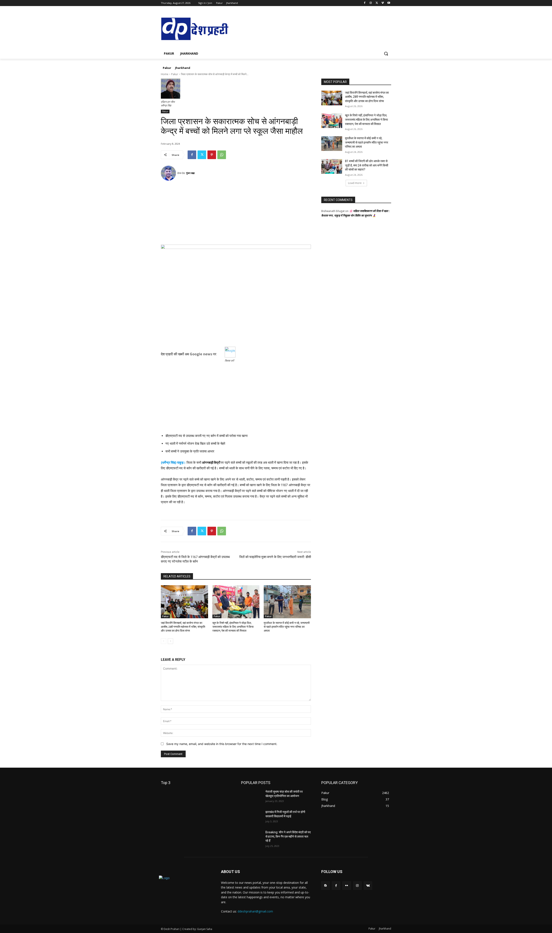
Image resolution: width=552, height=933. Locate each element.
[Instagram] (370, 3)
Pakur (174, 74)
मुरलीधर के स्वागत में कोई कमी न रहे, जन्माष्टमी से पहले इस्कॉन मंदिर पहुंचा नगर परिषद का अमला (287, 626)
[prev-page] (163, 641)
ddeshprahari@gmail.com (255, 911)
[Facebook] (364, 3)
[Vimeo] (382, 3)
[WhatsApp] (221, 154)
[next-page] (170, 641)
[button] (386, 53)
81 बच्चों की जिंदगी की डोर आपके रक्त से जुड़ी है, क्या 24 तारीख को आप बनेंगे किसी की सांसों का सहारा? (366, 165)
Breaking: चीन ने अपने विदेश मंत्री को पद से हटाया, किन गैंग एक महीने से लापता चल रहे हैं (288, 836)
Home (164, 74)
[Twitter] (376, 3)
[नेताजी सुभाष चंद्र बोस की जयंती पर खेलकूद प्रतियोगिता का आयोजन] (251, 797)
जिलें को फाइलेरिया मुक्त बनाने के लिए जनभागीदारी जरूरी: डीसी (275, 557)
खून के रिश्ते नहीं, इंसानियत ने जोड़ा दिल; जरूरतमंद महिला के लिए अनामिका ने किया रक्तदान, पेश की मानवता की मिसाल (233, 626)
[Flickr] (346, 885)
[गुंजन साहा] (169, 173)
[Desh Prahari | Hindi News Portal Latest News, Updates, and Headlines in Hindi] (195, 29)
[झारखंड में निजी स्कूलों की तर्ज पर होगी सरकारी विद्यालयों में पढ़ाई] (251, 817)
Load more (355, 183)
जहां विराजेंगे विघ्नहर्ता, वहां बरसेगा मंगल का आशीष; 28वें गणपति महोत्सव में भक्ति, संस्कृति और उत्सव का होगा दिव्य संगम (183, 626)
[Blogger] (325, 885)
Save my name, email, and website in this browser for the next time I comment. (221, 744)
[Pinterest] (211, 154)
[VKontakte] (368, 885)
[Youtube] (388, 3)
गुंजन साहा (190, 173)
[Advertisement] (236, 214)
